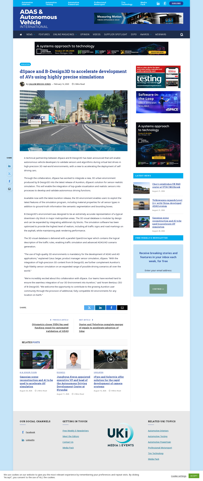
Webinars (160, 34)
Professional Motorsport (100, 3)
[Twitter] (9, 173)
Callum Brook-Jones (40, 84)
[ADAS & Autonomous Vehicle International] (38, 18)
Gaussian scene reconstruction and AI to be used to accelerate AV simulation (36, 381)
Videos (97, 34)
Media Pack (144, 3)
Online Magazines (63, 34)
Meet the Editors (71, 436)
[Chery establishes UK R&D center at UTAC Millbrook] (141, 188)
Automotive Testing (51, 3)
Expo (134, 34)
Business (61, 372)
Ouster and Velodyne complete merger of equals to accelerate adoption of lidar (101, 328)
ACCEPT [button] (194, 475)
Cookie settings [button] (178, 476)
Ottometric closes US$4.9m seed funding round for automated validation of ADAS (50, 328)
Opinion (84, 34)
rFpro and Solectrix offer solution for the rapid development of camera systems (109, 381)
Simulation (25, 64)
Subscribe (176, 3)
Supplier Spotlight (115, 34)
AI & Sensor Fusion (28, 372)
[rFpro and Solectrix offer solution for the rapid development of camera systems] (111, 359)
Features (44, 34)
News (29, 34)
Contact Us (68, 442)
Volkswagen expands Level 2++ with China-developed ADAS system (167, 203)
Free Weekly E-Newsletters (76, 430)
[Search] (181, 34)
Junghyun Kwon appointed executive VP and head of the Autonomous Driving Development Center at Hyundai (73, 383)
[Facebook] (9, 181)
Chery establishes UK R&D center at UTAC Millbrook (166, 185)
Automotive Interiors (27, 3)
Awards (144, 34)
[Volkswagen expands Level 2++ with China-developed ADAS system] (141, 204)
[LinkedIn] (9, 166)
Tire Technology (126, 3)
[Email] (9, 189)
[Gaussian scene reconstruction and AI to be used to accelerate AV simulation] (36, 359)
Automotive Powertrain (73, 3)
